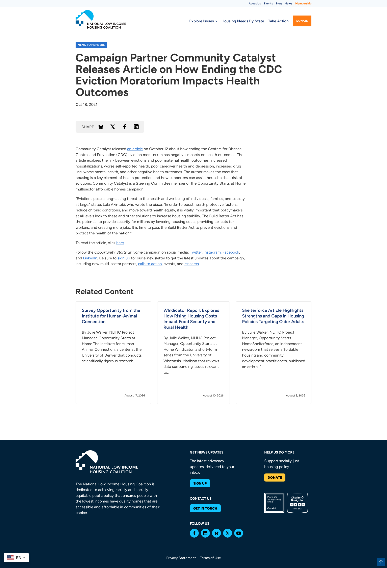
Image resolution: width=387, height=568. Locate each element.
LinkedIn (90, 258)
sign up (124, 258)
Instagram (212, 252)
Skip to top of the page (381, 562)
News (288, 3)
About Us (255, 3)
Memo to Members (91, 45)
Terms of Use (210, 558)
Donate (302, 21)
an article (135, 149)
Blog (279, 3)
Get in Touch (205, 508)
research (191, 263)
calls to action (150, 263)
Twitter (196, 252)
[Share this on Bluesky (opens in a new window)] (101, 126)
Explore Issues (201, 21)
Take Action (278, 21)
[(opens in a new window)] (194, 533)
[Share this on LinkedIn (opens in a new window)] (136, 126)
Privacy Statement (181, 558)
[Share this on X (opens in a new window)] (112, 126)
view (113, 352)
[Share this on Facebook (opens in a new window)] (124, 126)
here (120, 242)
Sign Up (200, 483)
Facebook (231, 252)
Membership (303, 3)
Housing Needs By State (243, 21)
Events (268, 3)
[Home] (101, 19)
